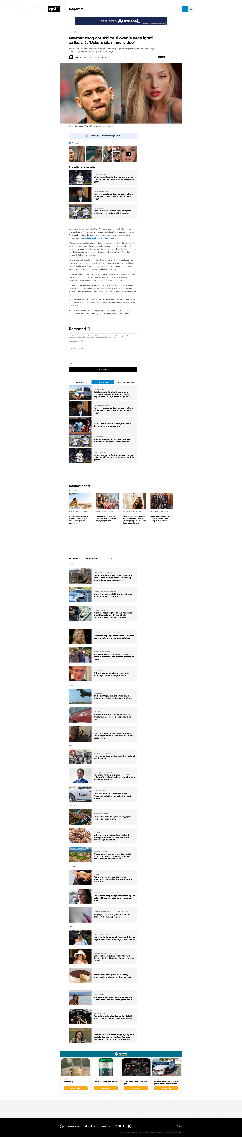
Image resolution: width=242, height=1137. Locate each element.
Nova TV (62, 1126)
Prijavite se (103, 370)
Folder (119, 1126)
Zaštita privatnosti (163, 1132)
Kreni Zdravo (129, 1126)
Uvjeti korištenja (151, 1132)
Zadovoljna (89, 1126)
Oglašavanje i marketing (138, 1132)
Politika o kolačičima (175, 1132)
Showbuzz (105, 1126)
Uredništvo (126, 1132)
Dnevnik (73, 1126)
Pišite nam (119, 1132)
